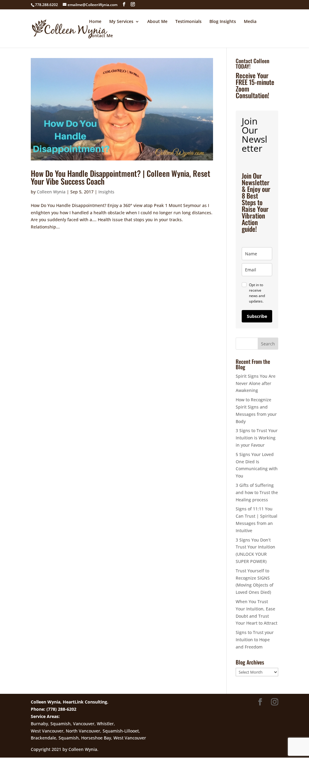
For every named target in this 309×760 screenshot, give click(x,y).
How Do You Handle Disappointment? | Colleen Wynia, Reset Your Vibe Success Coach (120, 177)
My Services (121, 21)
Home (95, 21)
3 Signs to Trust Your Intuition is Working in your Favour (257, 438)
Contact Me (101, 36)
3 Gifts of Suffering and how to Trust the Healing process (257, 492)
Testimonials (188, 21)
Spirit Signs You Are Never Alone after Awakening (256, 383)
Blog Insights (222, 21)
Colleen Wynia (51, 192)
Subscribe (257, 316)
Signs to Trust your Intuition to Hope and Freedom (255, 639)
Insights (106, 192)
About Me (157, 21)
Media (250, 21)
